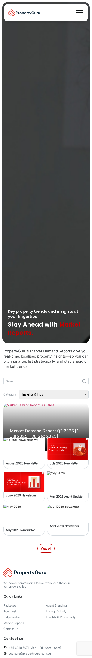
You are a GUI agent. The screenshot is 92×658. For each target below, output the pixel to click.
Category (9, 394)
